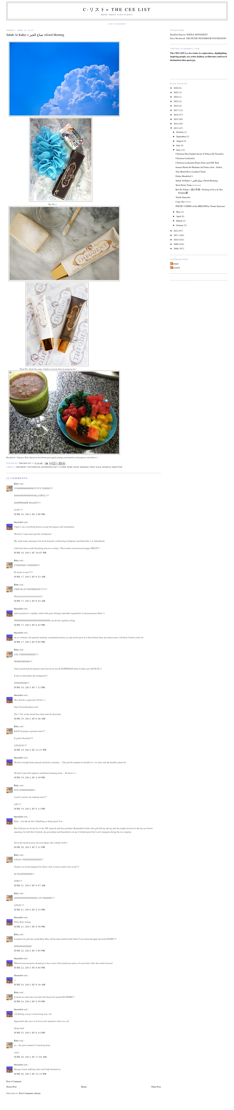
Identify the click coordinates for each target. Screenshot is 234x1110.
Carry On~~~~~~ (183, 201)
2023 (176, 101)
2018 (176, 105)
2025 (176, 92)
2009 (176, 244)
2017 (176, 110)
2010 (176, 239)
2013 (176, 128)
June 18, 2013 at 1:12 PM (29, 687)
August (179, 140)
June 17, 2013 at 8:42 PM (29, 624)
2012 (176, 230)
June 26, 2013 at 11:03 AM (30, 1056)
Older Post (156, 1086)
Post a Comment (13, 1081)
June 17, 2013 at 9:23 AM (29, 576)
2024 (176, 96)
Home (84, 1086)
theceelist (18, 522)
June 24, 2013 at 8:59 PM (29, 1001)
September (181, 136)
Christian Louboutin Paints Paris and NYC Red (197, 162)
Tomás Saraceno (183, 197)
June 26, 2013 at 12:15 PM (30, 1073)
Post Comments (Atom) (29, 1093)
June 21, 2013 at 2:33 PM (29, 909)
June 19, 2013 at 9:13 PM (29, 808)
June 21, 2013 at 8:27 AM (29, 885)
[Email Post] (46, 463)
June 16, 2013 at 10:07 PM (30, 552)
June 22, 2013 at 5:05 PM (29, 950)
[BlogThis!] (54, 463)
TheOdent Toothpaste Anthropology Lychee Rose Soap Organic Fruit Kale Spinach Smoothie (69, 467)
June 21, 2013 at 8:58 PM (29, 926)
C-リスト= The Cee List (117, 9)
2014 (176, 123)
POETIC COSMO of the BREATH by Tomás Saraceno (200, 206)
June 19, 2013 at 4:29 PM (29, 777)
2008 (176, 248)
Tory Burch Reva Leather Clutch (191, 171)
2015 (176, 119)
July (178, 145)
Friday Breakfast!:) (184, 176)
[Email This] (50, 463)
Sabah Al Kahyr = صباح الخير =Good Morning (197, 180)
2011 (176, 235)
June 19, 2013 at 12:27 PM (30, 749)
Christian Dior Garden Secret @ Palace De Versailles (200, 153)
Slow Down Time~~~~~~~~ (188, 185)
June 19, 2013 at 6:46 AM (29, 718)
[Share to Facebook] (60, 463)
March (179, 220)
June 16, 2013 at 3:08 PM (29, 514)
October (180, 132)
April (179, 216)
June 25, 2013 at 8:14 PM (29, 1032)
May (178, 211)
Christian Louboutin (185, 158)
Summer (174, 263)
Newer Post (11, 1086)
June (178, 149)
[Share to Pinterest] (63, 463)
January (180, 225)
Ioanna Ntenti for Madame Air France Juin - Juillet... (199, 167)
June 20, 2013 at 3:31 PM (29, 847)
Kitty (16, 483)
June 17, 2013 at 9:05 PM (29, 641)
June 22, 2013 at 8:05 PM (29, 967)
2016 (176, 114)
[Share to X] (57, 463)
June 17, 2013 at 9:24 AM (29, 600)
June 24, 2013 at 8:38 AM (29, 984)
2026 (176, 87)
